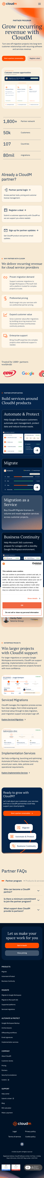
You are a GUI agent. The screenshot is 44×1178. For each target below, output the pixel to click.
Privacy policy (30, 1131)
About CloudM (6, 1056)
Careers (4, 1080)
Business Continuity (8, 981)
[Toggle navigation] (39, 4)
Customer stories (7, 1061)
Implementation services (10, 1042)
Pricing (4, 1066)
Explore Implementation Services (15, 773)
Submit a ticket (7, 1098)
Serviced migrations (8, 1009)
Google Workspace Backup (10, 1023)
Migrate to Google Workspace (11, 995)
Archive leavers (7, 1028)
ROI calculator (6, 1108)
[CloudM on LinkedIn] (22, 1144)
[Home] (9, 4)
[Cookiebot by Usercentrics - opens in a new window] (32, 563)
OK (22, 605)
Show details (32, 598)
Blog (3, 1103)
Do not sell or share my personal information (22, 612)
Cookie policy (30, 1137)
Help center (5, 1094)
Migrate (4, 972)
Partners (4, 1070)
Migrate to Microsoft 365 (10, 1000)
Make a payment (7, 1113)
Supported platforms (8, 1005)
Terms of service (14, 1137)
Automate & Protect (8, 976)
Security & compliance (9, 1075)
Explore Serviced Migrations (12, 719)
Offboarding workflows (9, 1033)
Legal (15, 1131)
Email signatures (7, 1037)
